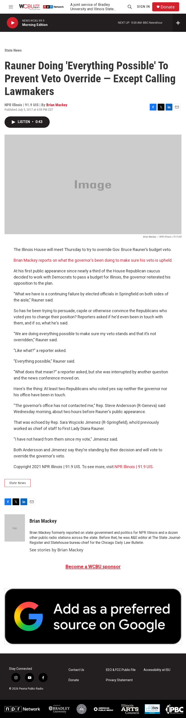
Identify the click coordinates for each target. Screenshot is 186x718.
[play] (12, 22)
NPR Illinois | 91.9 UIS (134, 466)
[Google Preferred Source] (93, 616)
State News (13, 50)
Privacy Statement (119, 680)
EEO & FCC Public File (121, 670)
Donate (168, 7)
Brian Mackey (56, 105)
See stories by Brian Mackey (56, 549)
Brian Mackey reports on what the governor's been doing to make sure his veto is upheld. (93, 260)
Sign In (143, 6)
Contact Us (76, 670)
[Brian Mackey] (15, 528)
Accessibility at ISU (157, 670)
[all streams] (179, 23)
